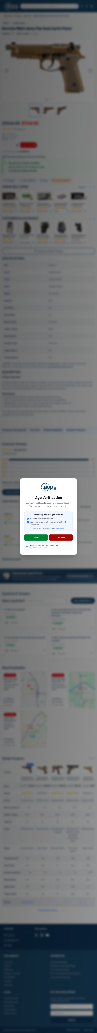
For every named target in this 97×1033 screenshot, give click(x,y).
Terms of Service (58, 528)
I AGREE (36, 537)
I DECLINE (61, 537)
